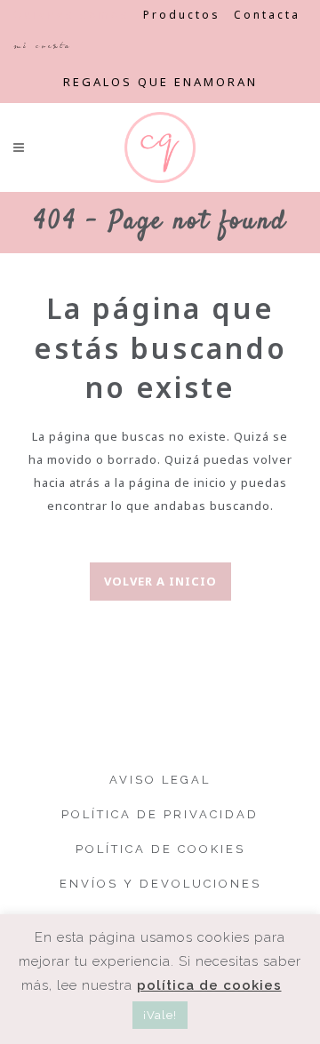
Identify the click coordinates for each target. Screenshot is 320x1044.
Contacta (267, 14)
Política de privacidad (160, 814)
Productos (181, 14)
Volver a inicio (160, 581)
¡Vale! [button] (160, 1015)
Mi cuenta (42, 45)
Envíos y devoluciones (160, 883)
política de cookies (209, 985)
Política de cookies (160, 849)
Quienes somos (71, 14)
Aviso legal (160, 779)
